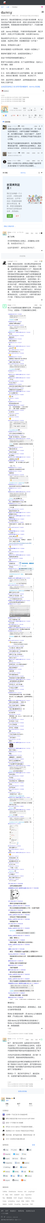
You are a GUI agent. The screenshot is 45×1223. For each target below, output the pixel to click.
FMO (31, 1204)
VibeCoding (27, 1198)
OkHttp (17, 1171)
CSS (21, 1176)
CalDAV (10, 1204)
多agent (20, 1198)
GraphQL (7, 1154)
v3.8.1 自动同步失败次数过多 (15, 1139)
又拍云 (17, 1154)
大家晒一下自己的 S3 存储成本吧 (16, 1114)
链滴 (7, 1213)
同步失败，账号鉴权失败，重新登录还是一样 (20, 1135)
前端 (32, 1171)
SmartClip (17, 1204)
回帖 (7, 1104)
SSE (11, 1195)
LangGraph (31, 1191)
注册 (10, 216)
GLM (15, 1198)
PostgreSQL (8, 1163)
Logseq (7, 1158)
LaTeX (15, 1150)
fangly (9, 305)
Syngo (9, 126)
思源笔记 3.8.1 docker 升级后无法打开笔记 (20, 1131)
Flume (16, 1158)
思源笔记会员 (30, 1211)
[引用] (39, 126)
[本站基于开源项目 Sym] (2, 1217)
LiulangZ (10, 261)
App (14, 1176)
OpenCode (25, 1204)
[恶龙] (5, 115)
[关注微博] (4, 1217)
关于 (17, 216)
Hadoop (7, 1171)
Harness (20, 1191)
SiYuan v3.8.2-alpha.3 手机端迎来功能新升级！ (20, 1127)
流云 (22, 1195)
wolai (24, 1158)
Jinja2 (18, 1201)
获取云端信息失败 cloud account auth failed (20, 1118)
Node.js (29, 1176)
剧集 (22, 1201)
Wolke (3, 99)
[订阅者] (3, 115)
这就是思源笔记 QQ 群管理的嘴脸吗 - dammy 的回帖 (20, 86)
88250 (3, 97)
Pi (3, 1195)
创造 (30, 1150)
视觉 (6, 1195)
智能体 (5, 1204)
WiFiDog (7, 1167)
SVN (18, 1163)
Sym (16, 1219)
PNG (32, 1201)
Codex (4, 1201)
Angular (7, 1180)
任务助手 (17, 1195)
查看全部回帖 (22, 1091)
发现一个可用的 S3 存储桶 (14, 1123)
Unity (6, 1150)
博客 (6, 1176)
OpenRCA (28, 1195)
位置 (24, 109)
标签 (33, 1145)
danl (22, 1150)
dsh (25, 1191)
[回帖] (42, 12)
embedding (11, 1201)
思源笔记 (6, 91)
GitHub (17, 1180)
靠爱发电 (21, 1211)
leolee (9, 160)
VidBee (5, 1191)
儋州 (7, 1100)
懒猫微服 (9, 1198)
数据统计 (13, 1211)
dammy (23, 173)
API (2, 1211)
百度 (24, 1171)
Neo (4, 1198)
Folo (24, 1180)
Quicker (24, 1167)
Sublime (26, 1163)
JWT (16, 1167)
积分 (31, 1104)
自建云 (28, 1201)
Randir (10, 153)
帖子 (18, 1104)
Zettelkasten (12, 1191)
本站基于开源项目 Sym (33, 7)
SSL (25, 1154)
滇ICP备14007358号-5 (7, 1219)
